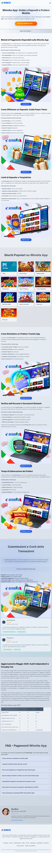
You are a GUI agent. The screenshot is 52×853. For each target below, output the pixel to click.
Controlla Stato (26, 531)
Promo (27, 843)
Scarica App (26, 104)
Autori (11, 843)
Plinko (23, 843)
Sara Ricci (46, 843)
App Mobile (40, 843)
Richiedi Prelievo (26, 398)
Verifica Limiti (26, 239)
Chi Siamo (5, 843)
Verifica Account (26, 465)
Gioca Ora (9, 266)
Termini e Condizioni (30, 845)
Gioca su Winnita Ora (24, 23)
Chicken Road (17, 843)
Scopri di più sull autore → (17, 820)
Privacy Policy (20, 845)
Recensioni (33, 843)
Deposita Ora (26, 172)
